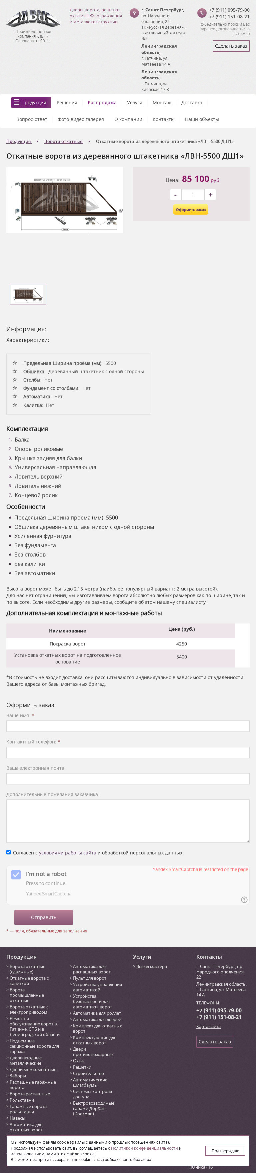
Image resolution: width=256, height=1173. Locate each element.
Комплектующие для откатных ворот (94, 1040)
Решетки (82, 1067)
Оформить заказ (191, 209)
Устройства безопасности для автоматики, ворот (92, 1001)
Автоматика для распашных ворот (92, 969)
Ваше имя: (20, 715)
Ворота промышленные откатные (27, 995)
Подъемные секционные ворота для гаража (34, 1046)
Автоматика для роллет (97, 1013)
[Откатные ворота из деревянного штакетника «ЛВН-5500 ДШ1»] (64, 199)
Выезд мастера (151, 966)
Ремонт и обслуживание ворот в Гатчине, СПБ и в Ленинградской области (35, 1026)
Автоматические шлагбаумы (90, 1082)
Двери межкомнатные (33, 1069)
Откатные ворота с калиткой (29, 980)
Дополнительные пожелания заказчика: (52, 794)
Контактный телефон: (33, 741)
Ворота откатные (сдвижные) (27, 969)
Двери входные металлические (26, 1060)
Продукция (33, 102)
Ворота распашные (30, 1094)
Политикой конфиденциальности (144, 1148)
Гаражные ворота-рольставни (29, 1109)
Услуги (134, 102)
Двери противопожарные (93, 1051)
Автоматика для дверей (97, 1019)
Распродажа (102, 102)
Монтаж (162, 102)
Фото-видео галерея (81, 119)
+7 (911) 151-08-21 (229, 16)
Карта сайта (208, 1026)
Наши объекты (202, 119)
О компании (128, 119)
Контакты (164, 119)
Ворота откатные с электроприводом (29, 1009)
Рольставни (22, 1100)
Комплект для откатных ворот (97, 1028)
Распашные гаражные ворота (33, 1084)
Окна (78, 1061)
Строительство (88, 1073)
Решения (67, 102)
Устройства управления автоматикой (97, 987)
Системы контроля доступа (92, 1094)
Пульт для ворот (89, 978)
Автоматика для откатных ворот (26, 1127)
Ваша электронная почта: (36, 768)
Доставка (191, 102)
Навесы (17, 1118)
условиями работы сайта (67, 852)
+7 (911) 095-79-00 (229, 10)
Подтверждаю (225, 1150)
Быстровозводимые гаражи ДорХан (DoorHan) (93, 1108)
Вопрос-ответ (31, 119)
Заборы (18, 1076)
